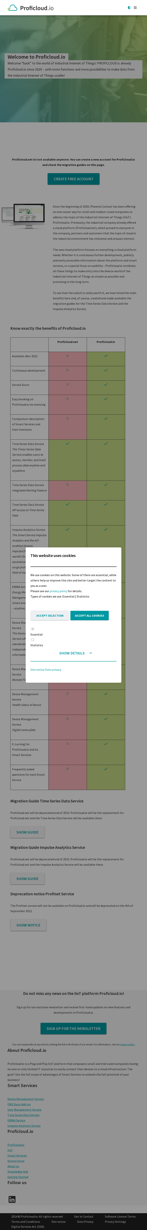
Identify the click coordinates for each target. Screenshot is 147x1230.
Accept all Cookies (89, 615)
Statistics (36, 645)
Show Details (72, 653)
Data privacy (53, 669)
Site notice (37, 669)
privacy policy (58, 591)
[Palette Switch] (129, 7)
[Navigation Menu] (135, 8)
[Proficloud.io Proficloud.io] (31, 8)
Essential (36, 634)
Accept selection (50, 615)
